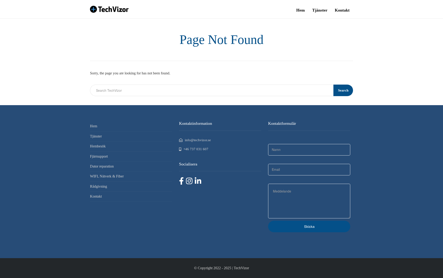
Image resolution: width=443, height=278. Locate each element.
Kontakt (342, 10)
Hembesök (98, 146)
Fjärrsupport (99, 156)
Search (343, 90)
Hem (300, 10)
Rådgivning (98, 186)
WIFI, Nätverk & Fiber (107, 176)
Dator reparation (102, 166)
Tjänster (319, 10)
